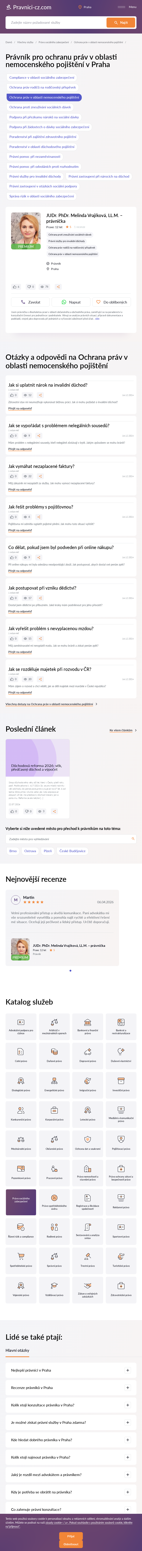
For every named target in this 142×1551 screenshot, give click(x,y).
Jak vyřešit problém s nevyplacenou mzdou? (51, 628)
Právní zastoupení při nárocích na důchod (99, 176)
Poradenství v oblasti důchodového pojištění (41, 147)
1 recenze (79, 227)
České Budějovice (73, 851)
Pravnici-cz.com (32, 7)
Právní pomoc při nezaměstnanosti (34, 156)
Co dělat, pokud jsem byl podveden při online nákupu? (61, 547)
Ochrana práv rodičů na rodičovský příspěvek (42, 87)
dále (97, 318)
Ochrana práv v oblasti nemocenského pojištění (44, 97)
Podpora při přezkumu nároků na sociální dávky (44, 117)
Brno (13, 851)
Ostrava (30, 851)
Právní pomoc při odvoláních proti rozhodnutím (44, 166)
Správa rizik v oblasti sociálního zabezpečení (41, 196)
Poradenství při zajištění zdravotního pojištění (42, 137)
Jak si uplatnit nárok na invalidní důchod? (47, 385)
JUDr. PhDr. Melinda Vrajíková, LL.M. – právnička (84, 218)
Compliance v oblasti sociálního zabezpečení (41, 77)
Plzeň (48, 851)
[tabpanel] (62, 928)
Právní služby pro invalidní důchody (35, 176)
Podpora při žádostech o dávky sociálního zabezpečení (49, 127)
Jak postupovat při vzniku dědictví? (42, 588)
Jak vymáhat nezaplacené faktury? (41, 466)
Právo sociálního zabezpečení (54, 42)
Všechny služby (25, 42)
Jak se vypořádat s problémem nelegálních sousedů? (58, 425)
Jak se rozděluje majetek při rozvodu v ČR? (49, 669)
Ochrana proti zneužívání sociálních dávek (40, 107)
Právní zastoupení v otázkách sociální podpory (43, 186)
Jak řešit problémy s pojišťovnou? (40, 506)
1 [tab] (70, 971)
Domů (9, 42)
